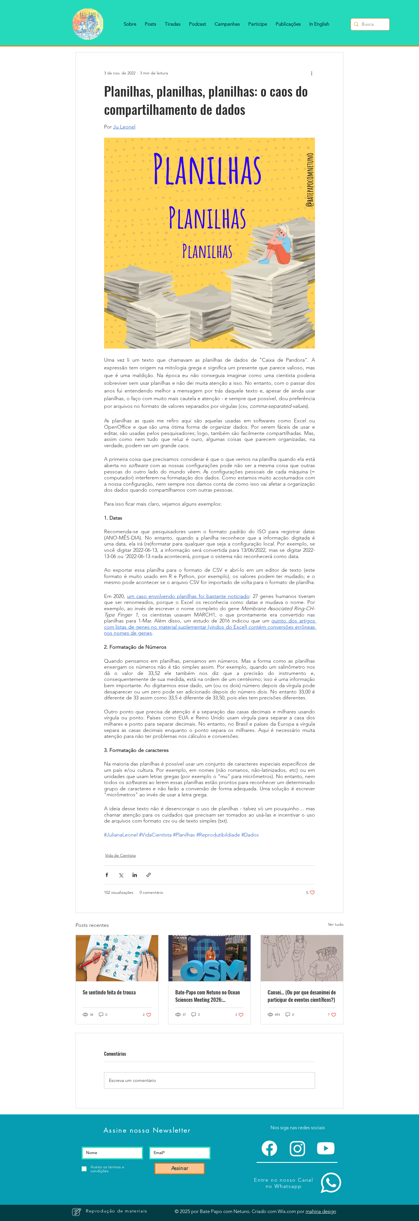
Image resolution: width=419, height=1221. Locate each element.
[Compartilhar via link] (148, 875)
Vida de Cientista (120, 855)
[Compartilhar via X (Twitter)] (120, 875)
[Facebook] (269, 1148)
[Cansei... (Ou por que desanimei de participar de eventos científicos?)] (302, 958)
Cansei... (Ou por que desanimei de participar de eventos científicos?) (302, 995)
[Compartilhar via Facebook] (106, 875)
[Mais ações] (311, 73)
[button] (130, 23)
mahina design (321, 1211)
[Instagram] (297, 1148)
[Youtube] (326, 1148)
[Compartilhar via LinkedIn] (134, 875)
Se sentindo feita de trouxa (109, 992)
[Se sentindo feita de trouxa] (117, 958)
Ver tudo (335, 924)
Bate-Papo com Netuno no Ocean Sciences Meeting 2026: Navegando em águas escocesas (207, 995)
